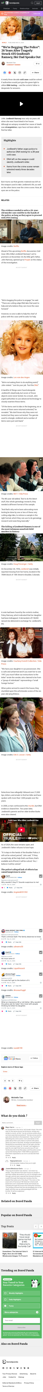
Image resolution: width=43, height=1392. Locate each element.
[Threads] (21, 1368)
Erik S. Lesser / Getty (22, 755)
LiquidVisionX (19, 968)
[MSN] (24, 1368)
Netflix (16, 246)
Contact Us (12, 1377)
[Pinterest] (10, 1368)
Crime (5, 1071)
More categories (11, 1312)
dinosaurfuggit (20, 990)
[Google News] (28, 1368)
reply (14, 1157)
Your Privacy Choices (10, 1374)
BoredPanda (12, 3)
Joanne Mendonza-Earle (14, 1168)
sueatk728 (18, 1048)
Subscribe (21, 1327)
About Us (33, 1374)
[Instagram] (7, 1368)
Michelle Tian (11, 63)
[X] (14, 1368)
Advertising (24, 1374)
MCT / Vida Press (21, 494)
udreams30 (18, 947)
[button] (36, 1226)
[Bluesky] (17, 1368)
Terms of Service (8, 1386)
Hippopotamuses (16, 1161)
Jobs (4, 1377)
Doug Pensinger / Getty (23, 564)
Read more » (21, 1105)
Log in (38, 3)
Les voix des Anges (22, 377)
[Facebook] (3, 1368)
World (4, 42)
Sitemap (21, 1377)
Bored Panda (10, 1362)
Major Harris (10, 1127)
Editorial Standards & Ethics (12, 1383)
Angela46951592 (21, 892)
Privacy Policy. (36, 1335)
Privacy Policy (29, 1383)
